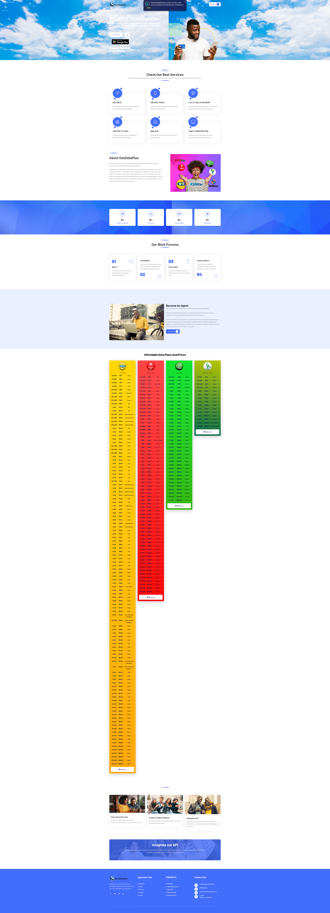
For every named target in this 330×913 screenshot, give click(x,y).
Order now (123, 769)
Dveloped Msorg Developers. (120, 909)
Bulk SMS (155, 131)
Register (213, 4)
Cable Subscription (173, 886)
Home (140, 886)
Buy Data (170, 883)
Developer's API (192, 818)
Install (149, 7)
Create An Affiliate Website (159, 818)
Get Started (171, 331)
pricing (141, 892)
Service (141, 889)
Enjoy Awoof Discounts (119, 817)
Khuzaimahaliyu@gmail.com (208, 891)
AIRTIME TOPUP (157, 102)
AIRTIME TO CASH (120, 131)
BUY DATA (117, 102)
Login (140, 895)
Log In (189, 4)
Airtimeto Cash (172, 895)
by (118, 909)
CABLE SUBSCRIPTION (198, 131)
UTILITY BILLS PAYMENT (199, 102)
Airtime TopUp (171, 892)
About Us (141, 883)
